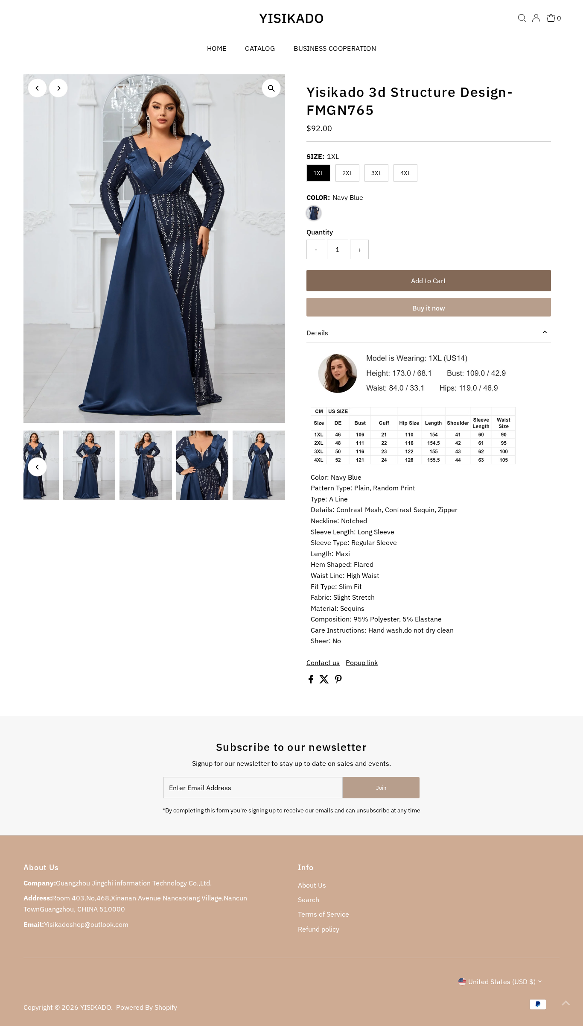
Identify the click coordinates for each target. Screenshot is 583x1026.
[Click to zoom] (271, 88)
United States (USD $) (502, 981)
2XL (347, 173)
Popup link (362, 662)
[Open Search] (522, 18)
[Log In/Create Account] (536, 18)
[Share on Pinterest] (338, 681)
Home (217, 48)
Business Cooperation (335, 48)
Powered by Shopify (146, 1007)
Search (308, 899)
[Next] (58, 88)
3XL (376, 173)
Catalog (260, 48)
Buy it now (428, 308)
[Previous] (37, 88)
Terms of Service (323, 914)
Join (381, 787)
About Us (312, 885)
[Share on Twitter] (325, 681)
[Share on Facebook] (312, 681)
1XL (318, 173)
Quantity (319, 232)
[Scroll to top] (565, 1002)
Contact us (323, 662)
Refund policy (318, 929)
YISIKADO (291, 18)
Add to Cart (428, 280)
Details (317, 332)
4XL (405, 173)
